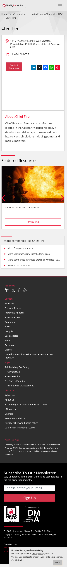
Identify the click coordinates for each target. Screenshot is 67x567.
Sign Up (29, 497)
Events (8, 340)
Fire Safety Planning (15, 381)
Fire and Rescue (13, 308)
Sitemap (9, 413)
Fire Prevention (13, 376)
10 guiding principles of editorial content (26, 404)
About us (9, 399)
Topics (8, 362)
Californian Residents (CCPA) (20, 427)
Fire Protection (12, 317)
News (8, 326)
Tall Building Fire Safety (17, 367)
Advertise (10, 395)
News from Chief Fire (19, 265)
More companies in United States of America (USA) (34, 259)
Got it (57, 562)
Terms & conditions (15, 418)
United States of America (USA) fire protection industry (29, 356)
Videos (8, 349)
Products (9, 303)
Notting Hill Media (22, 534)
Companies (11, 322)
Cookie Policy (17, 560)
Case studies (11, 335)
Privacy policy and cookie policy (21, 422)
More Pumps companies (20, 248)
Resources (10, 345)
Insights (9, 331)
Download (33, 222)
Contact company (14, 67)
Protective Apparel (14, 312)
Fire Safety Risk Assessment (19, 385)
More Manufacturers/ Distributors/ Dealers (30, 253)
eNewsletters (12, 409)
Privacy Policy (38, 553)
